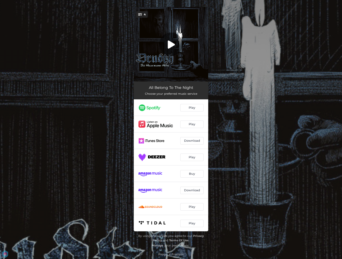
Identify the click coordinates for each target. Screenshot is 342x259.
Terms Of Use (179, 240)
